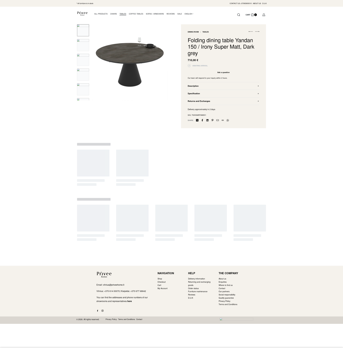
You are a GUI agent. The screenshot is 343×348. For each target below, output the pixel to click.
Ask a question (223, 72)
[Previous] (99, 62)
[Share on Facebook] (202, 120)
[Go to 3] (83, 60)
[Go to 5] (83, 89)
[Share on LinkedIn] (207, 120)
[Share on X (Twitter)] (197, 120)
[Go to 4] (83, 75)
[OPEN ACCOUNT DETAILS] (263, 14)
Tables (205, 32)
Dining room (193, 32)
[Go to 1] (83, 30)
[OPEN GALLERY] (130, 62)
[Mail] (217, 120)
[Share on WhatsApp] (228, 120)
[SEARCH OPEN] (238, 14)
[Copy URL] (222, 120)
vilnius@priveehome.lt (114, 284)
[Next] (160, 62)
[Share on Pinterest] (212, 120)
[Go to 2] (83, 45)
